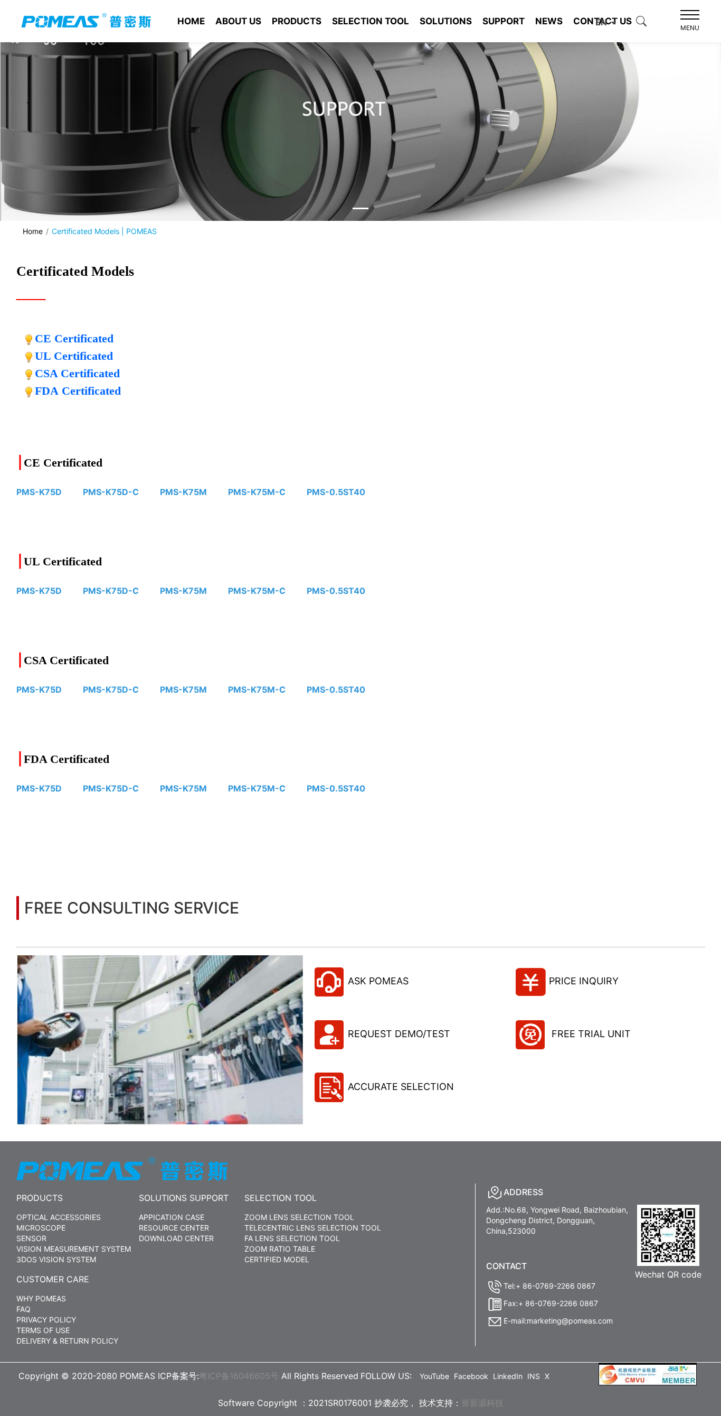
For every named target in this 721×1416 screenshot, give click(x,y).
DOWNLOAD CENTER (176, 1238)
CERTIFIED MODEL (276, 1259)
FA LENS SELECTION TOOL (292, 1238)
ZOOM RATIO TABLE (279, 1248)
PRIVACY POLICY (46, 1319)
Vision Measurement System (73, 1248)
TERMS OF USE (43, 1330)
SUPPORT (503, 21)
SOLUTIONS (446, 21)
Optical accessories (58, 1217)
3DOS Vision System (56, 1259)
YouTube (434, 1376)
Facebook (471, 1376)
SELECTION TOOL (370, 21)
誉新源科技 (482, 1403)
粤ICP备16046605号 (239, 1376)
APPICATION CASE (171, 1217)
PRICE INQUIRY (584, 980)
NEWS (549, 21)
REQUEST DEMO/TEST (399, 1033)
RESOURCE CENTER (174, 1227)
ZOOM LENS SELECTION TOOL (299, 1217)
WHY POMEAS (41, 1298)
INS (533, 1376)
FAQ (23, 1309)
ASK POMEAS (378, 980)
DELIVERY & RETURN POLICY (67, 1340)
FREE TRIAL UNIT (590, 1033)
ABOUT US (238, 21)
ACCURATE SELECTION (401, 1086)
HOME (191, 21)
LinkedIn (508, 1376)
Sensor (31, 1238)
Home (33, 231)
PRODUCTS (296, 21)
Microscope (40, 1227)
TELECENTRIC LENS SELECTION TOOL (312, 1227)
